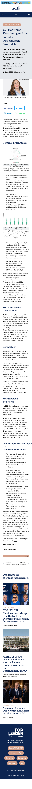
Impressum (12, 763)
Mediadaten (9, 758)
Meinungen (6, 717)
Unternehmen (22, 64)
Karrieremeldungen (8, 625)
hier (27, 475)
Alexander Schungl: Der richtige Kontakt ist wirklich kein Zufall (16, 711)
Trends (15, 64)
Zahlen (12, 66)
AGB (22, 763)
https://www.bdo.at (9, 544)
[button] (2, 14)
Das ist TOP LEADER (16, 748)
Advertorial (6, 674)
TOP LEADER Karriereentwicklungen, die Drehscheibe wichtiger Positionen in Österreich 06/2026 (16, 616)
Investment (23, 674)
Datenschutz (22, 758)
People (15, 625)
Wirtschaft (6, 66)
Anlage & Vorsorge (14, 674)
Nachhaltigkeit (7, 64)
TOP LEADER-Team (16, 753)
